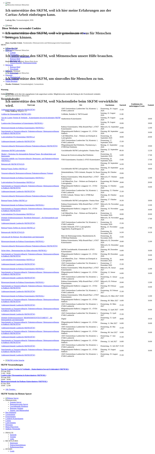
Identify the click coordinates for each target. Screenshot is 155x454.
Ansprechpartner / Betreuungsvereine (23, 63)
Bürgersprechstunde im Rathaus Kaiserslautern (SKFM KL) (22, 128)
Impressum (14, 443)
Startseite (13, 435)
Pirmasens (9, 425)
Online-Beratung (11, 81)
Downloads (14, 69)
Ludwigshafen (10, 423)
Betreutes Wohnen (12, 79)
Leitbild (13, 53)
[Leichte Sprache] (14, 360)
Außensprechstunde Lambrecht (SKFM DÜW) (18, 110)
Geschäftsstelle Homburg (19, 406)
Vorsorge (8, 71)
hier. (84, 33)
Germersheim (10, 414)
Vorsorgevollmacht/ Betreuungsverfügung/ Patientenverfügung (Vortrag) (27, 173)
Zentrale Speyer (15, 402)
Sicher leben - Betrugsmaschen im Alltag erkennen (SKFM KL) (24, 250)
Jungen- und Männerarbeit (19, 410)
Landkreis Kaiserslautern (14, 419)
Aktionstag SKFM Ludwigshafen (13, 150)
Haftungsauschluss (16, 447)
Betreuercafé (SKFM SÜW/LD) (12, 164)
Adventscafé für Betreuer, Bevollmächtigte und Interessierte (22, 237)
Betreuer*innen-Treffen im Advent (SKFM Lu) (18, 228)
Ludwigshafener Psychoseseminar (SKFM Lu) (18, 137)
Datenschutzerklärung (18, 445)
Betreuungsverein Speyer (19, 404)
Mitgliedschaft (15, 61)
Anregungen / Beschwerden (20, 57)
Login (12, 451)
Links (12, 439)
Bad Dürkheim (10, 412)
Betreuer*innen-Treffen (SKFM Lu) (14, 169)
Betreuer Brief (15, 59)
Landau (8, 421)
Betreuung (9, 65)
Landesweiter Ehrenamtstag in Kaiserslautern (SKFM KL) (22, 123)
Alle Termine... (10, 389)
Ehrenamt (8, 75)
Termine (13, 437)
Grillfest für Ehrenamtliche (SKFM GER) (16, 114)
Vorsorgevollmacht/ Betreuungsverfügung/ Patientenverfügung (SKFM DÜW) (29, 146)
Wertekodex (14, 55)
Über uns (8, 51)
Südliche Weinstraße (12, 429)
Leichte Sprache (11, 49)
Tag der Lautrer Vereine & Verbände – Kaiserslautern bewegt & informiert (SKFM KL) (35, 369)
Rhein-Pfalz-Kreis (11, 427)
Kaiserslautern (10, 417)
